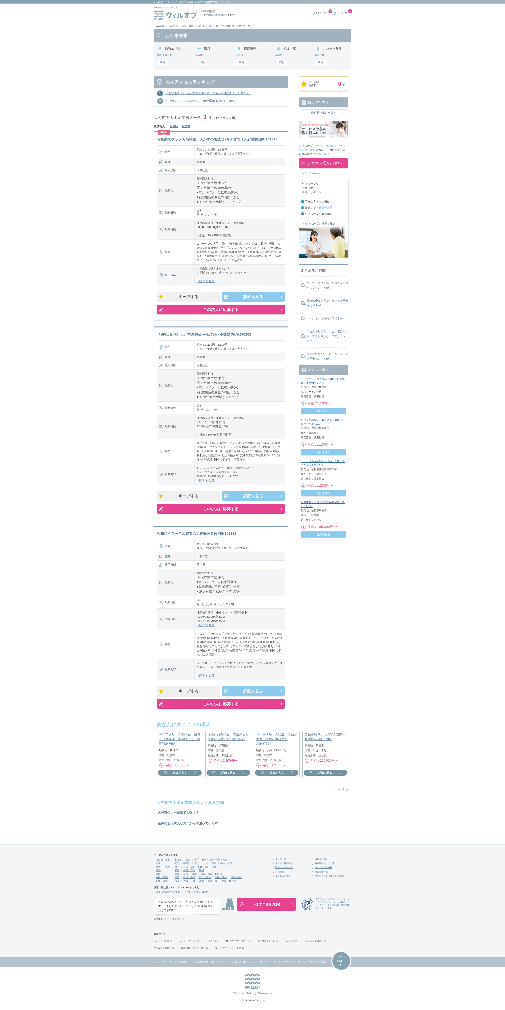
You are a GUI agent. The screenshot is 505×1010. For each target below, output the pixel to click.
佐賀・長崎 (188, 25)
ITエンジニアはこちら (309, 172)
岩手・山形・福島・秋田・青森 (210, 859)
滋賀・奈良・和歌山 (211, 874)
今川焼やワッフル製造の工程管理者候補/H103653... (201, 101)
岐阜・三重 (189, 870)
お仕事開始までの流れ (326, 863)
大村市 (201, 25)
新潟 (177, 866)
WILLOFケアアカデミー (236, 941)
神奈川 (186, 863)
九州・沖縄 (162, 881)
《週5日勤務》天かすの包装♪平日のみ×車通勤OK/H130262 (204, 334)
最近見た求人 (321, 859)
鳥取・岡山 (205, 877)
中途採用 (176, 919)
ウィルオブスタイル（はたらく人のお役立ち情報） (301, 962)
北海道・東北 (163, 859)
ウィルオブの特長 (323, 867)
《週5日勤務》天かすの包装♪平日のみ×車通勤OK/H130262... (208, 93)
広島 (177, 877)
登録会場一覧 (321, 872)
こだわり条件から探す (196, 892)
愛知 (177, 870)
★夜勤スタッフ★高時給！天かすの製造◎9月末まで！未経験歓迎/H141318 (217, 139)
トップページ (164, 962)
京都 (185, 874)
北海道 (178, 859)
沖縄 (201, 881)
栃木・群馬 (226, 863)
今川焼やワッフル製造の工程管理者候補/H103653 (196, 534)
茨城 (214, 863)
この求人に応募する (221, 309)
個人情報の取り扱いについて (209, 962)
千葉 (205, 863)
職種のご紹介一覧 (284, 867)
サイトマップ (260, 962)
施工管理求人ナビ (266, 941)
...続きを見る (206, 281)
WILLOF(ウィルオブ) (167, 25)
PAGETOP (341, 963)
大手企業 (213, 25)
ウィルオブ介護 (161, 941)
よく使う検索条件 (284, 863)
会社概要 (279, 872)
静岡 (201, 870)
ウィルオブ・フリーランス (228, 948)
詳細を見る (253, 297)
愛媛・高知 (221, 877)
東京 (177, 863)
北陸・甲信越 (163, 866)
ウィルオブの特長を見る (320, 223)
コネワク (210, 941)
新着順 (174, 126)
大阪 (177, 874)
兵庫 (194, 874)
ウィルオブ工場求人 (313, 941)
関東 (158, 863)
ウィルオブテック (187, 941)
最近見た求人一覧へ (323, 112)
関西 (158, 874)
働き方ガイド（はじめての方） (330, 876)
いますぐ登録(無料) (266, 904)
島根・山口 (189, 877)
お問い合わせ (239, 962)
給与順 (186, 126)
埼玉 (196, 863)
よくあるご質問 (283, 876)
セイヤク (289, 941)
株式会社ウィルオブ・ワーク (167, 2)
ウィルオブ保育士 (162, 948)
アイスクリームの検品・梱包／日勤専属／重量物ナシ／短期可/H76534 (179, 739)
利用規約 (182, 962)
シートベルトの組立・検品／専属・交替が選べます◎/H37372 (276, 739)
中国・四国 (162, 877)
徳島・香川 (236, 877)
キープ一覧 (280, 859)
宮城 (188, 859)
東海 (158, 870)
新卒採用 (158, 919)
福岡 (177, 881)
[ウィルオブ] (175, 15)
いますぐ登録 (325, 163)
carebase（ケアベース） (193, 948)
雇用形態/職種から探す (168, 892)
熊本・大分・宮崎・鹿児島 (222, 881)
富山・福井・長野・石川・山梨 (199, 866)
